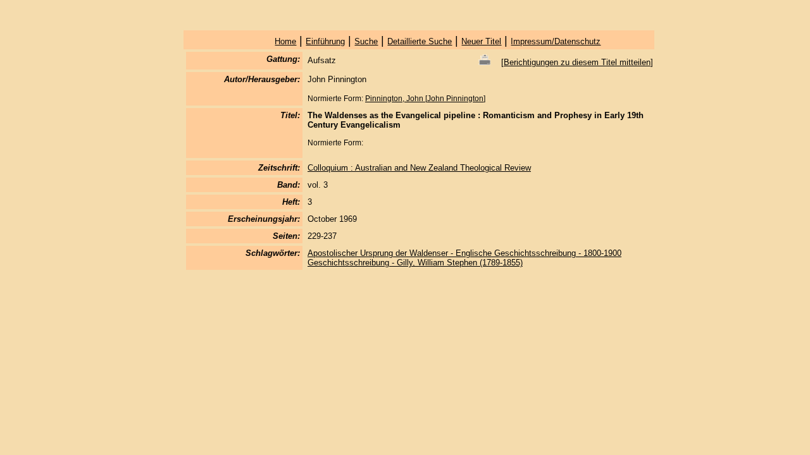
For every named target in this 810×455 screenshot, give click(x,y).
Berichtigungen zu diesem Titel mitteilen (577, 62)
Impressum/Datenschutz (556, 41)
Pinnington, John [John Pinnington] (425, 98)
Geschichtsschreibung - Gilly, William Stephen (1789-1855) (415, 262)
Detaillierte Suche (419, 41)
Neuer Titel (481, 41)
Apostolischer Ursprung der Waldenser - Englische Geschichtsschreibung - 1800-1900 (464, 253)
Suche (366, 41)
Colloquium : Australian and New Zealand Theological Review (419, 168)
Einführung (325, 41)
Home (285, 41)
